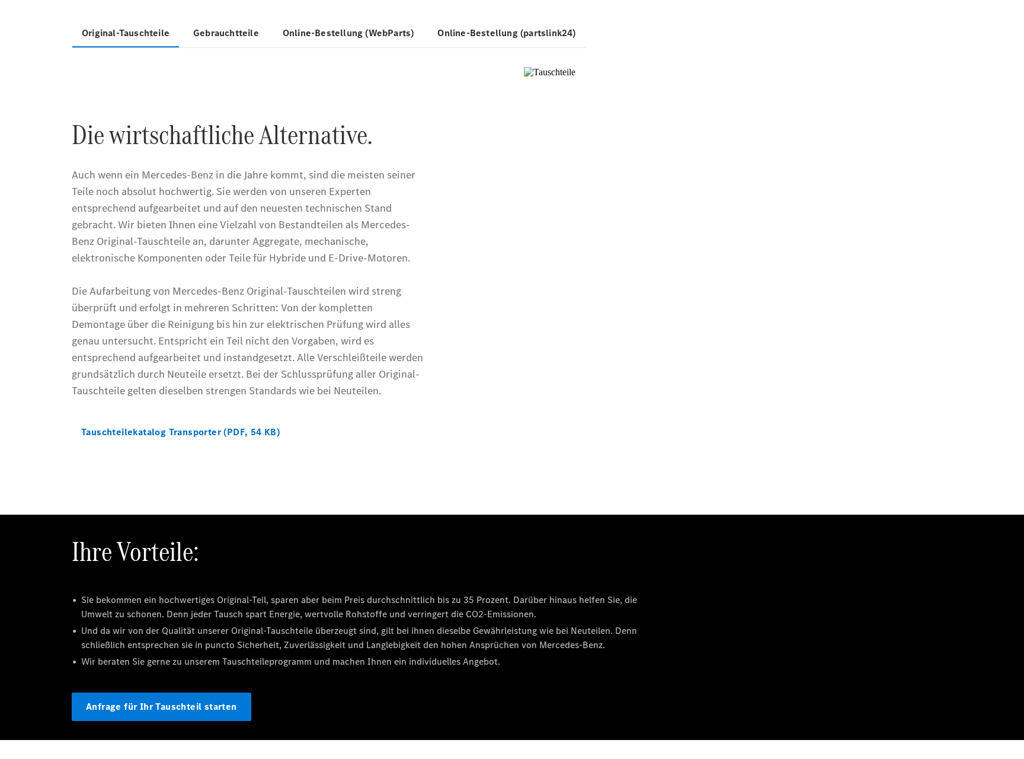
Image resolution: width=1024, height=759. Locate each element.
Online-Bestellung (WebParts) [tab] (348, 33)
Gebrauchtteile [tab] (226, 33)
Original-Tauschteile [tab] (125, 33)
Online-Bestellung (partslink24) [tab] (506, 33)
